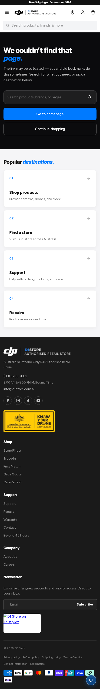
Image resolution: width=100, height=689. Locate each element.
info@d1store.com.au (19, 389)
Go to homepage (50, 114)
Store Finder (12, 451)
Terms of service (73, 657)
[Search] (89, 97)
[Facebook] (7, 400)
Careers (9, 565)
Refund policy (31, 657)
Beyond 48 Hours (16, 535)
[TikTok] (28, 400)
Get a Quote (12, 474)
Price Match (11, 466)
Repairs (8, 512)
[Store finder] (72, 12)
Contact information (15, 663)
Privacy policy (11, 657)
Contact (9, 528)
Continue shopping (50, 129)
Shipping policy (51, 657)
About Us (10, 557)
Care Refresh (12, 482)
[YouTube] (38, 400)
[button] (7, 12)
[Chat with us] (91, 680)
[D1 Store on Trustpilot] (22, 623)
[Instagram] (18, 400)
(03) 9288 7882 (15, 376)
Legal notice (37, 663)
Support (9, 504)
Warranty (10, 520)
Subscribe (85, 604)
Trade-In (9, 458)
